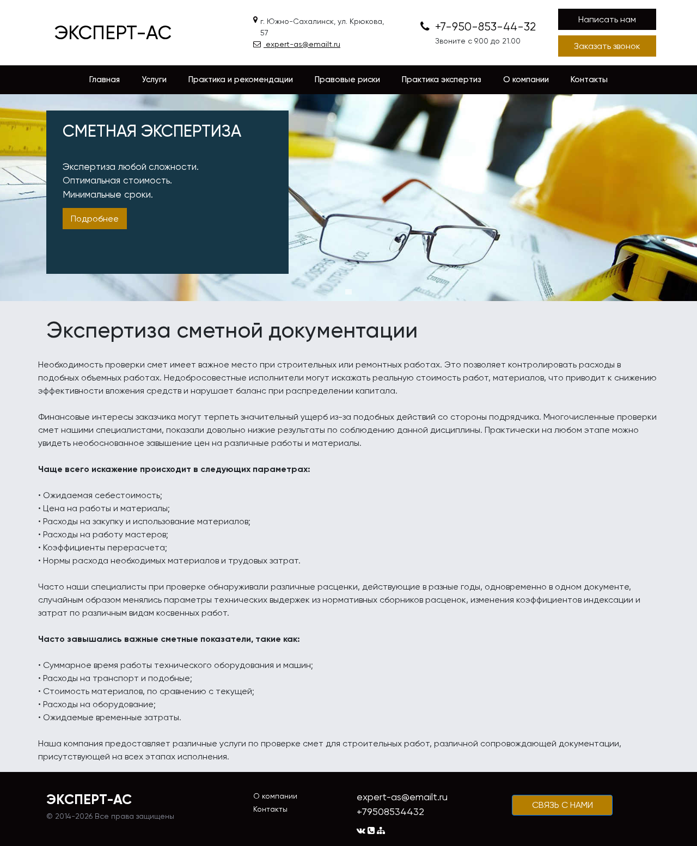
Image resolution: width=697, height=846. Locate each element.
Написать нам (607, 19)
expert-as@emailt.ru (302, 44)
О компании (526, 79)
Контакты (589, 79)
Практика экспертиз (441, 79)
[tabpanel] (348, 197)
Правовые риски (347, 79)
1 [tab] (348, 292)
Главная (104, 79)
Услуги (154, 79)
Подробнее (95, 218)
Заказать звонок (607, 46)
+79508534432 (390, 811)
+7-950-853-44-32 (484, 26)
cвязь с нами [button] (562, 805)
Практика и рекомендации (240, 79)
